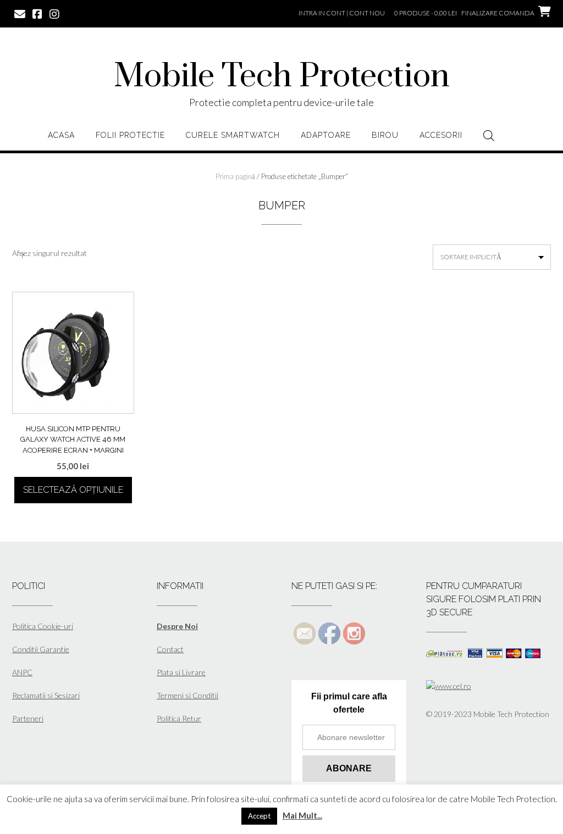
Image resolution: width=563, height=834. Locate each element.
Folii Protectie (130, 135)
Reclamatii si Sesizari (46, 695)
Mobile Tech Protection (282, 77)
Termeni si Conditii (187, 695)
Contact (170, 649)
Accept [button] (259, 815)
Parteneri (27, 718)
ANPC (22, 672)
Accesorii (441, 135)
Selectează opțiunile (73, 490)
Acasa (61, 135)
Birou (385, 135)
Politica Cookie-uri (42, 626)
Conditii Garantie (40, 649)
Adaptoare (326, 135)
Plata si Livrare (181, 672)
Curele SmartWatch (233, 135)
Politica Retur (179, 718)
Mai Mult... (302, 815)
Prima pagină (235, 176)
